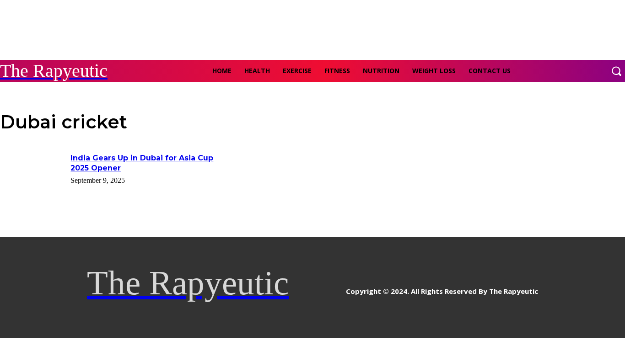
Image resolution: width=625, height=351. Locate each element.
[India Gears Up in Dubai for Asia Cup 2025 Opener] (32, 175)
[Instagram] (317, 288)
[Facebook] (297, 288)
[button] (616, 71)
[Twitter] (338, 288)
